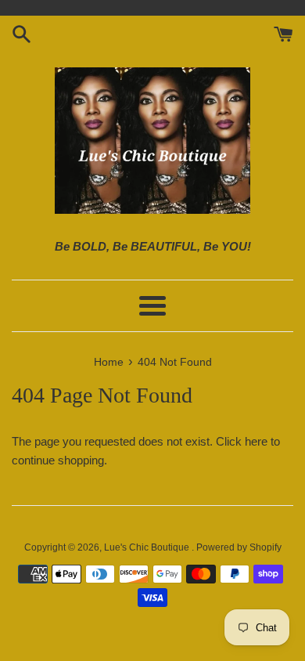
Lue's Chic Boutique (148, 547)
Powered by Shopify (239, 547)
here (256, 441)
